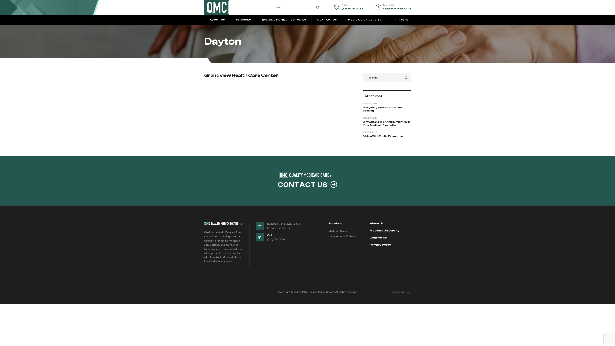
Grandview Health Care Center (241, 75)
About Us (377, 223)
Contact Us (378, 237)
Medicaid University (384, 230)
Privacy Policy (380, 244)
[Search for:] (299, 7)
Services (335, 223)
